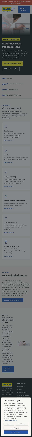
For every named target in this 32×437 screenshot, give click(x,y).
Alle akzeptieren (16, 432)
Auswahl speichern (16, 428)
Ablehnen (9, 424)
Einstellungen (22, 424)
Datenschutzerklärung (10, 420)
